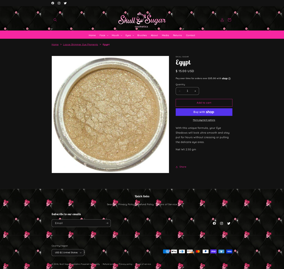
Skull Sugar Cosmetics (69, 264)
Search (111, 204)
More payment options (204, 120)
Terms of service (143, 264)
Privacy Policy (126, 204)
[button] (55, 19)
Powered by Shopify (90, 264)
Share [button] (182, 166)
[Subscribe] (107, 223)
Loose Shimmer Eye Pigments (80, 44)
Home (55, 44)
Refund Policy (146, 204)
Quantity (180, 84)
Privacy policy (125, 264)
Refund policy (109, 264)
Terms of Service (167, 204)
